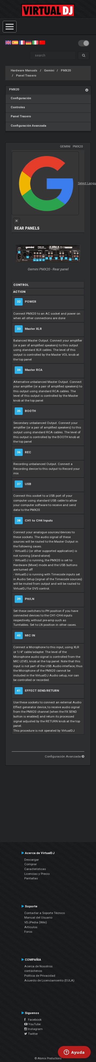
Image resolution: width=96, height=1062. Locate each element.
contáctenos (33, 971)
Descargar (31, 859)
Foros (28, 931)
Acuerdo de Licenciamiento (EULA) (49, 980)
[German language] (28, 42)
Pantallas (31, 878)
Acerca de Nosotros (38, 966)
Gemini (49, 70)
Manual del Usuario (38, 917)
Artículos (30, 927)
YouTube (34, 1024)
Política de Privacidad (39, 975)
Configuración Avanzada (27, 125)
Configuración (20, 98)
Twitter (32, 1034)
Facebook (34, 1019)
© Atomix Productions (48, 1058)
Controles (17, 107)
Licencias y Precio (37, 874)
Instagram (35, 1029)
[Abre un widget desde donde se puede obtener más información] (74, 1052)
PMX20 (66, 70)
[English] (8, 42)
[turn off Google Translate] (16, 221)
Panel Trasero (26, 75)
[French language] (22, 42)
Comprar (30, 864)
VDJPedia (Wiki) (35, 922)
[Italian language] (35, 42)
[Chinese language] (42, 42)
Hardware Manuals (24, 70)
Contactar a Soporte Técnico (44, 913)
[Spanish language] (15, 42)
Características (35, 869)
